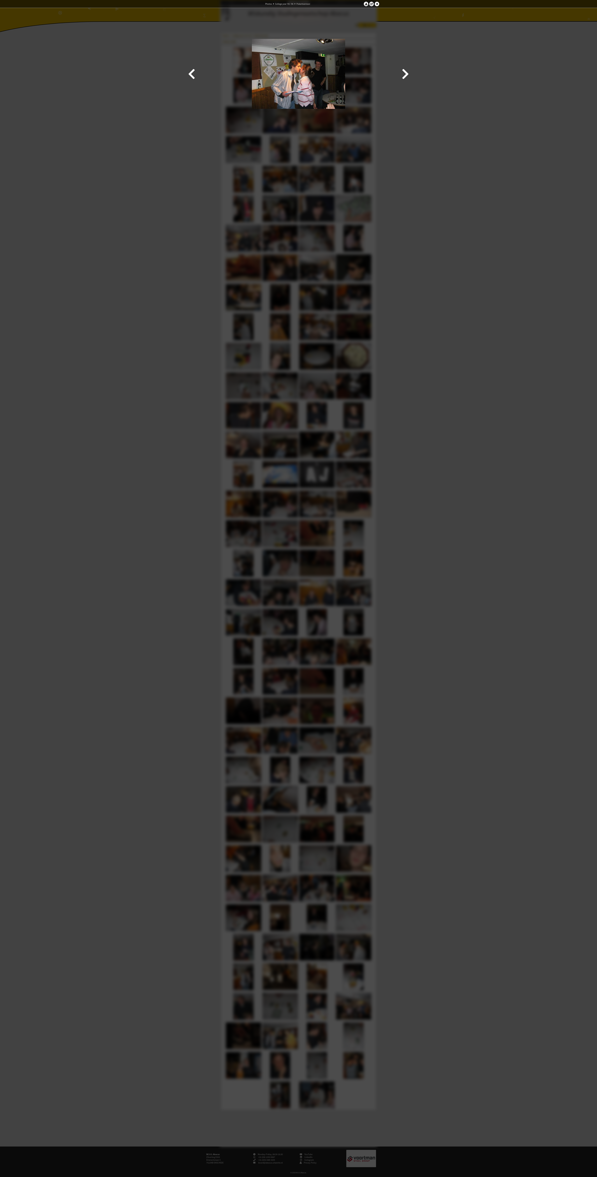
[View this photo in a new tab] (371, 4)
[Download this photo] (366, 4)
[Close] (377, 4)
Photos (268, 3)
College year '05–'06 (284, 3)
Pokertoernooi (303, 3)
